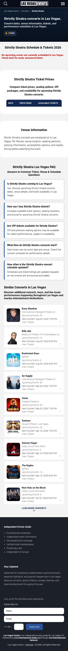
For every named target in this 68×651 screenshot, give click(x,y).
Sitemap (29, 645)
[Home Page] (34, 3)
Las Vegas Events (11, 11)
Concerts (25, 11)
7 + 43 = (8, 627)
